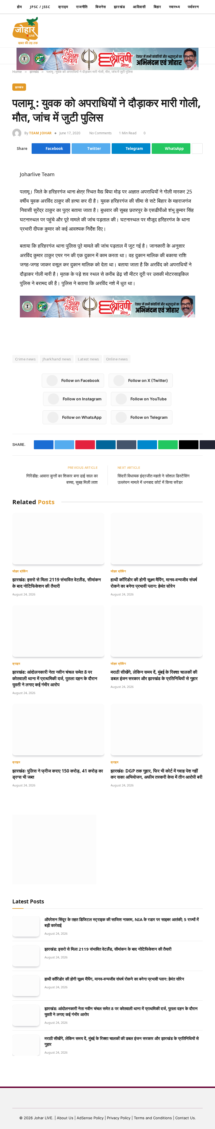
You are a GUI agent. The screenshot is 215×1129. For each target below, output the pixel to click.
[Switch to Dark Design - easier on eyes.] (166, 30)
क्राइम (63, 6)
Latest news (88, 359)
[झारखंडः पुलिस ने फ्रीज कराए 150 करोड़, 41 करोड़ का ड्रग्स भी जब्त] (58, 729)
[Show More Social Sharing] (197, 148)
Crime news (25, 359)
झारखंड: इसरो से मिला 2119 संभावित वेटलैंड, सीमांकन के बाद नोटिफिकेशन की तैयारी (56, 583)
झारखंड (119, 6)
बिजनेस (100, 6)
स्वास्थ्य (174, 6)
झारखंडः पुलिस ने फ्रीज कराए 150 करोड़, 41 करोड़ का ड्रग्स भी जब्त (57, 774)
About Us (65, 1118)
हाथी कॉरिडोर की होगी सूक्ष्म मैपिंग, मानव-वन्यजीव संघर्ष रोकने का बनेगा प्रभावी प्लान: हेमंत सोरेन (154, 583)
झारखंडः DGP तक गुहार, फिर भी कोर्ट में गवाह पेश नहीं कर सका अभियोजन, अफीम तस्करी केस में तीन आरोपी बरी (156, 774)
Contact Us (185, 1118)
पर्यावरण (193, 6)
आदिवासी (139, 6)
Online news (117, 359)
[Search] (176, 31)
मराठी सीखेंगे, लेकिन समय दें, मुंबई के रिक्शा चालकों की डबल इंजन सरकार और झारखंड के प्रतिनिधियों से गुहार (154, 675)
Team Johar (40, 133)
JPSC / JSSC (40, 6)
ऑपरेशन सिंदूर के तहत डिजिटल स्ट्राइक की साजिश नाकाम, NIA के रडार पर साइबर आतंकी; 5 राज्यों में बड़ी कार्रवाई (122, 922)
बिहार (157, 6)
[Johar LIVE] (26, 30)
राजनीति (82, 6)
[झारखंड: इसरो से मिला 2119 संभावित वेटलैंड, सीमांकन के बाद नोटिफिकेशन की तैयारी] (58, 538)
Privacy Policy (118, 1118)
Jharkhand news (57, 359)
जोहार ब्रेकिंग (20, 571)
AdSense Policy (90, 1118)
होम (19, 6)
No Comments (101, 133)
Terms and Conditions (153, 1118)
